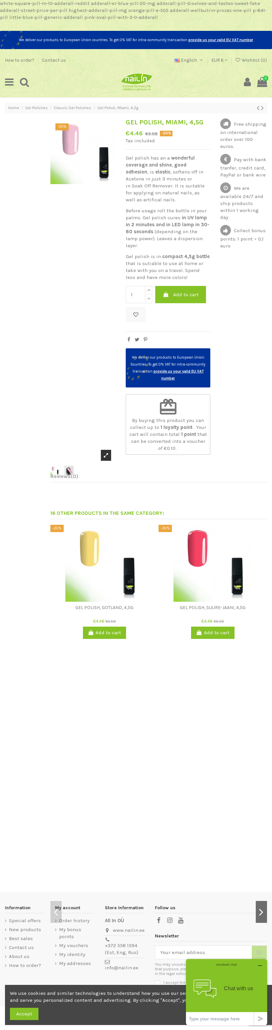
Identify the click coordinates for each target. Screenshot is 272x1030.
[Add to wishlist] (136, 314)
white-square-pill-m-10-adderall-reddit (45, 3)
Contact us (54, 60)
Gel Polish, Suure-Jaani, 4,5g (212, 607)
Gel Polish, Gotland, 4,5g (104, 607)
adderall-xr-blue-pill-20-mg (123, 3)
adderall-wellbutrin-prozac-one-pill (210, 10)
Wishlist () (254, 60)
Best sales (21, 938)
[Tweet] (137, 340)
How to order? (20, 60)
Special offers (25, 921)
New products (25, 929)
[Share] (128, 340)
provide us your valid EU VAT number (220, 40)
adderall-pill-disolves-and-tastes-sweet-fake (208, 3)
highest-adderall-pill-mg (98, 10)
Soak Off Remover (152, 186)
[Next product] (262, 107)
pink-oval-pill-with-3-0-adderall (121, 17)
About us (19, 956)
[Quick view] (109, 599)
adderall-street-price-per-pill (33, 10)
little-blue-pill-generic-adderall (46, 17)
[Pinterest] (145, 340)
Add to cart (186, 295)
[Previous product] (259, 107)
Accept (24, 1014)
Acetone (135, 179)
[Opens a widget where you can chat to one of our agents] (226, 992)
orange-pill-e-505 (148, 10)
